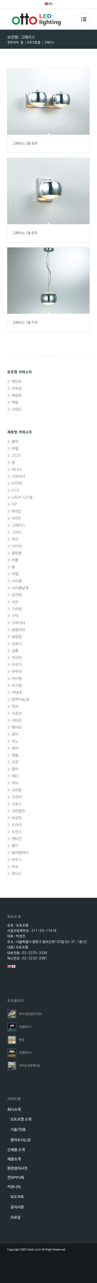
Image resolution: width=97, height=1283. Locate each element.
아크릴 (17, 685)
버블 (15, 560)
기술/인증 (18, 1129)
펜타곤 (17, 839)
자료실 (15, 1217)
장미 (15, 734)
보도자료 (17, 1196)
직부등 (17, 388)
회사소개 (14, 1109)
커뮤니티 (14, 1187)
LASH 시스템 (22, 497)
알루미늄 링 (20, 699)
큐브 (15, 783)
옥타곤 (17, 720)
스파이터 (18, 623)
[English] (46, 4)
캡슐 (15, 755)
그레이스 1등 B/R (24, 233)
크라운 (17, 790)
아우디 (17, 664)
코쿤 (15, 762)
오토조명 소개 (20, 1119)
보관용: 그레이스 (21, 37)
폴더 (15, 846)
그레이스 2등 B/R (24, 144)
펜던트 (17, 381)
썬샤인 (17, 657)
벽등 (15, 402)
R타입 (16, 511)
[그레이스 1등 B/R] (48, 191)
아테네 (17, 692)
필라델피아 (20, 853)
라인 (15, 539)
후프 (15, 866)
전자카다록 (15, 1177)
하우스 (17, 859)
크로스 (17, 804)
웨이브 (17, 727)
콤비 (15, 769)
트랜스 (17, 832)
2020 (16, 455)
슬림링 (17, 637)
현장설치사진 (17, 1168)
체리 (15, 748)
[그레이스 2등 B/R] (48, 101)
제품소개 (14, 1159)
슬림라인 (18, 630)
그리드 (17, 532)
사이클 (17, 581)
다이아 (17, 546)
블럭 (15, 441)
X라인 (16, 518)
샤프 (15, 602)
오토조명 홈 (33, 42)
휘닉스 (17, 873)
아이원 (17, 678)
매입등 (17, 395)
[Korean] (51, 4)
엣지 (15, 706)
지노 (15, 741)
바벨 (15, 448)
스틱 (15, 616)
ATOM (17, 483)
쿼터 (15, 776)
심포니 (17, 644)
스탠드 (17, 409)
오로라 (17, 713)
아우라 (17, 671)
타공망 (17, 818)
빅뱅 (15, 574)
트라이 (17, 825)
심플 (15, 650)
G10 (15, 490)
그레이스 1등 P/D (25, 323)
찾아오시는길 (20, 1140)
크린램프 (18, 811)
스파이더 (18, 476)
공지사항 (17, 1207)
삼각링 (17, 595)
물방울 (17, 553)
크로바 (17, 797)
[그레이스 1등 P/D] (48, 280)
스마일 (17, 609)
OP (14, 504)
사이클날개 (20, 588)
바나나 (17, 469)
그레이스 (18, 525)
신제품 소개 (16, 1150)
